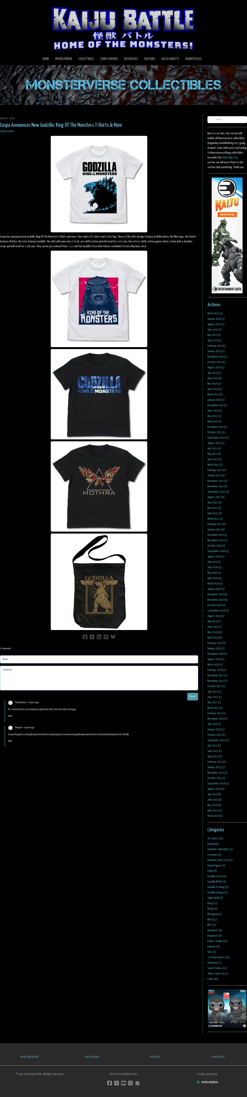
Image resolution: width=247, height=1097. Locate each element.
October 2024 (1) (216, 362)
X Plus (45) (212, 979)
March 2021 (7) (215, 518)
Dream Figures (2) (216, 865)
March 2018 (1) (215, 664)
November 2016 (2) (217, 718)
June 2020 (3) (214, 567)
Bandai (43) (213, 843)
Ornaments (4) (214, 930)
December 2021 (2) (217, 481)
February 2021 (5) (216, 524)
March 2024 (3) (215, 394)
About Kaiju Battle (29, 1056)
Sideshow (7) (214, 962)
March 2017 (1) (215, 707)
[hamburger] (8, 6)
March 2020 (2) (215, 583)
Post (192, 696)
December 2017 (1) (217, 675)
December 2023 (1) (217, 405)
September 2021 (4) (218, 491)
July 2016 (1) (214, 724)
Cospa (71, 246)
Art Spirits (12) (215, 838)
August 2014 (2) (215, 788)
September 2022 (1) (218, 437)
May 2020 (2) (214, 572)
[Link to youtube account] (123, 1083)
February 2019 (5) (216, 643)
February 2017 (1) (216, 713)
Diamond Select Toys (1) (220, 860)
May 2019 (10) (214, 632)
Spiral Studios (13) (217, 968)
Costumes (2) (214, 854)
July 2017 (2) (214, 691)
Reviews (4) (213, 946)
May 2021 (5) (214, 508)
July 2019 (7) (214, 621)
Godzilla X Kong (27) (217, 892)
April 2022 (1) (214, 459)
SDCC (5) (211, 952)
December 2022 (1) (217, 426)
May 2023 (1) (214, 416)
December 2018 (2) (217, 653)
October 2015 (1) (216, 734)
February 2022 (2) (216, 470)
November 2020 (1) (217, 540)
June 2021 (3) (214, 502)
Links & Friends (92, 1056)
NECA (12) (212, 919)
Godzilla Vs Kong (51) (218, 887)
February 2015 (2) (216, 761)
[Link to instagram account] (130, 1083)
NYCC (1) (211, 925)
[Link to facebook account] (109, 1083)
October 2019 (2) (216, 605)
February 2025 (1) (216, 345)
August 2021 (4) (215, 497)
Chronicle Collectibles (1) (220, 849)
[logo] (123, 28)
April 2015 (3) (214, 756)
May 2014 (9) (214, 805)
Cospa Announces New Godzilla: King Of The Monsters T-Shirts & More (61, 125)
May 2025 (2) (214, 335)
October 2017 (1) (216, 686)
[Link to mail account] (137, 1083)
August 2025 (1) (215, 324)
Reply (10, 716)
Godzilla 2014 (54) (216, 876)
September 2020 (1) (218, 551)
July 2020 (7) (214, 562)
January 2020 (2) (216, 589)
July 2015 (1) (214, 745)
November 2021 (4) (217, 486)
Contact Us (155, 1056)
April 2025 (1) (214, 340)
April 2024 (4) (214, 389)
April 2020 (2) (214, 578)
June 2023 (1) (214, 410)
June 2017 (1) (214, 697)
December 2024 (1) (217, 356)
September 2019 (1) (218, 610)
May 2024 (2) (214, 383)
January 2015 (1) (216, 767)
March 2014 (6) (215, 816)
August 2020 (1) (215, 556)
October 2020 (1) (216, 545)
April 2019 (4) (214, 637)
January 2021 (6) (216, 529)
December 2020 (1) (217, 535)
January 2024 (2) (216, 399)
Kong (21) (212, 903)
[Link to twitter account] (116, 1083)
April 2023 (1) (214, 421)
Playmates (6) (214, 935)
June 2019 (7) (214, 626)
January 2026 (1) (216, 318)
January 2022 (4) (216, 475)
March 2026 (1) (215, 313)
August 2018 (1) (215, 659)
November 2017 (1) (217, 680)
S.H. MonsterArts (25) (218, 957)
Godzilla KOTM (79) (216, 881)
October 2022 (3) (216, 432)
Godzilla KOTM (7, 131)
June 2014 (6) (214, 799)
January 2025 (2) (216, 351)
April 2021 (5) (214, 513)
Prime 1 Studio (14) (217, 941)
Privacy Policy (218, 1056)
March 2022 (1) (215, 464)
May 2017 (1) (214, 702)
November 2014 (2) (217, 772)
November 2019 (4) (217, 599)
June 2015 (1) (214, 751)
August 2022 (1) (215, 443)
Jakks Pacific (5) (215, 898)
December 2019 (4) (217, 594)
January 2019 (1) (216, 648)
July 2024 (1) (214, 372)
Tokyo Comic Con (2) (217, 973)
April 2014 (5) (214, 810)
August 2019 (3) (215, 616)
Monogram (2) (214, 914)
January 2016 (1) (216, 729)
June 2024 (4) (214, 378)
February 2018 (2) (216, 670)
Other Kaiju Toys (230, 157)
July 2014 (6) (214, 794)
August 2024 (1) (215, 367)
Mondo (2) (212, 908)
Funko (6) (212, 870)
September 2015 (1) (218, 740)
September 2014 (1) (218, 783)
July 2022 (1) (214, 448)
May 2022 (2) (214, 454)
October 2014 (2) (216, 778)
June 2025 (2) (214, 329)
